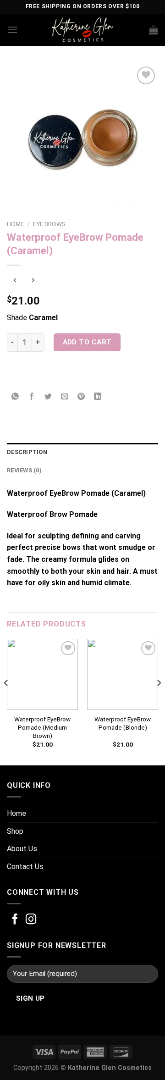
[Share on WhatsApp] (15, 397)
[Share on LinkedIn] (97, 397)
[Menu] (12, 29)
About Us (22, 848)
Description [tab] (27, 452)
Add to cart (87, 342)
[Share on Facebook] (31, 397)
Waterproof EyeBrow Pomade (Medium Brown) (42, 727)
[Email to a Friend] (64, 397)
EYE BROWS (49, 223)
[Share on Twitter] (48, 397)
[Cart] (153, 30)
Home (15, 223)
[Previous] (6, 701)
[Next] (158, 701)
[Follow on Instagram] (31, 920)
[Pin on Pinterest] (81, 397)
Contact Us (25, 866)
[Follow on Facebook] (15, 920)
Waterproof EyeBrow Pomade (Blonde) (122, 723)
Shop (15, 831)
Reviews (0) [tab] (24, 470)
